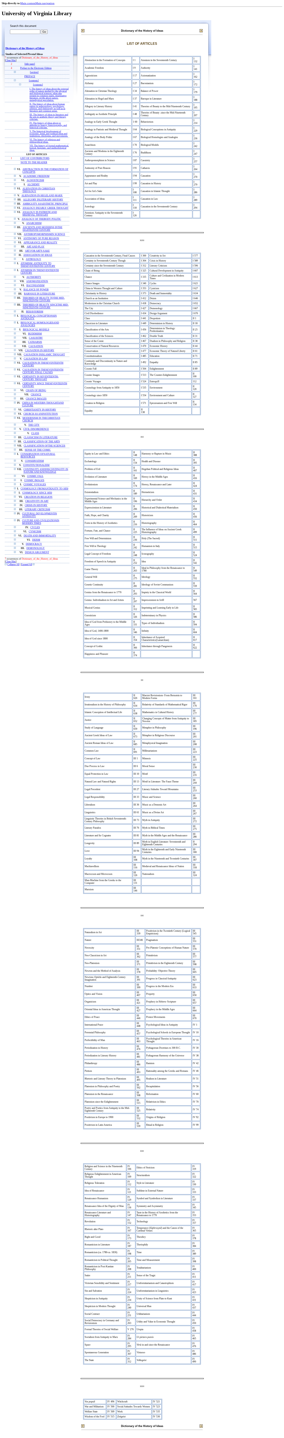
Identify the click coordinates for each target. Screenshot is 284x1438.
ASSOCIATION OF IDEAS (37, 255)
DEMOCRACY (34, 544)
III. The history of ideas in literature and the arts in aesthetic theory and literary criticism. (49, 116)
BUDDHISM (35, 333)
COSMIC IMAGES (34, 480)
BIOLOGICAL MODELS (36, 329)
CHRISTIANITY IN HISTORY (40, 409)
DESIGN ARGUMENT (37, 552)
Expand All (26, 564)
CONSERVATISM (34, 461)
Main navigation (45, 3)
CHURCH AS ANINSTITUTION (40, 414)
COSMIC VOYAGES (34, 484)
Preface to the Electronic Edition (36, 68)
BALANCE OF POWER (36, 289)
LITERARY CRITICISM (37, 509)
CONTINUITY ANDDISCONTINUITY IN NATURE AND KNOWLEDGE (45, 470)
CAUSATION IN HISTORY (39, 350)
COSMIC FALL (35, 476)
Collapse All (13, 564)
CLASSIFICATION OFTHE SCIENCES (44, 445)
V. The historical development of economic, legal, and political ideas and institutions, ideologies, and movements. (49, 133)
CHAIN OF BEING (36, 390)
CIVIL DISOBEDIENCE (36, 429)
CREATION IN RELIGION (38, 497)
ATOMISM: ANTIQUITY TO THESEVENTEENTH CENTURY (38, 265)
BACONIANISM (35, 285)
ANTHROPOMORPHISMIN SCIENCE (44, 234)
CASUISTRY (36, 338)
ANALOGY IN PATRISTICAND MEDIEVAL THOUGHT (39, 213)
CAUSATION (35, 346)
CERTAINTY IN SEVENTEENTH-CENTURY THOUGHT (40, 378)
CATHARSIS (35, 342)
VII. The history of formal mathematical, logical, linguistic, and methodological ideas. (49, 147)
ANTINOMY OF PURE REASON (41, 238)
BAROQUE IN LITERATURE (39, 294)
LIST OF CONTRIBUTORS (34, 158)
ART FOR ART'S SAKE (37, 251)
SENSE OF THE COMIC (38, 450)
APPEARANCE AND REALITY (40, 242)
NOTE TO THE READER (34, 162)
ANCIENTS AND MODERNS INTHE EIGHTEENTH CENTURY (42, 229)
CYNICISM (35, 531)
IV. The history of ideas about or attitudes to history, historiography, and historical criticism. (48, 125)
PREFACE (29, 76)
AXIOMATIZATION (37, 281)
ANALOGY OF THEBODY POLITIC (41, 219)
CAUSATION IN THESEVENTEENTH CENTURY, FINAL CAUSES (42, 371)
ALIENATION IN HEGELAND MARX (42, 195)
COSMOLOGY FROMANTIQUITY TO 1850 (44, 488)
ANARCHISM (34, 223)
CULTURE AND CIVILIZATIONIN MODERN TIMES (40, 522)
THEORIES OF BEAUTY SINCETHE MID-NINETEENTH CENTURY (46, 306)
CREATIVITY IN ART (36, 501)
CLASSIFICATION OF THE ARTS (41, 441)
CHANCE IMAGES (36, 398)
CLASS (35, 433)
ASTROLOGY (33, 259)
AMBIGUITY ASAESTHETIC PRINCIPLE (45, 204)
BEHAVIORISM (34, 311)
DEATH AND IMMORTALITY (40, 535)
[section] (34, 72)
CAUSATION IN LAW (36, 358)
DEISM (36, 540)
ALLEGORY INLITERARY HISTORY (43, 199)
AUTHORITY (33, 277)
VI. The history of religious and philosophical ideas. (45, 140)
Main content (28, 3)
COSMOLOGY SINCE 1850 (37, 493)
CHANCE (36, 394)
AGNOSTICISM (35, 180)
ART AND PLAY (35, 246)
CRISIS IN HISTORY (36, 505)
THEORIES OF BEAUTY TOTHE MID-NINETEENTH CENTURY (44, 299)
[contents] (34, 80)
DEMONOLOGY (35, 548)
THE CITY (34, 425)
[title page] (30, 64)
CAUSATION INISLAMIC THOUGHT (44, 354)
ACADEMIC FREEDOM (36, 176)
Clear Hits (11, 60)
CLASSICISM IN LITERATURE (41, 437)
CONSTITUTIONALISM (36, 465)
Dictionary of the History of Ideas (24, 48)
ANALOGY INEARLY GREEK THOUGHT (45, 208)
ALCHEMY (33, 184)
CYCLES (35, 527)
